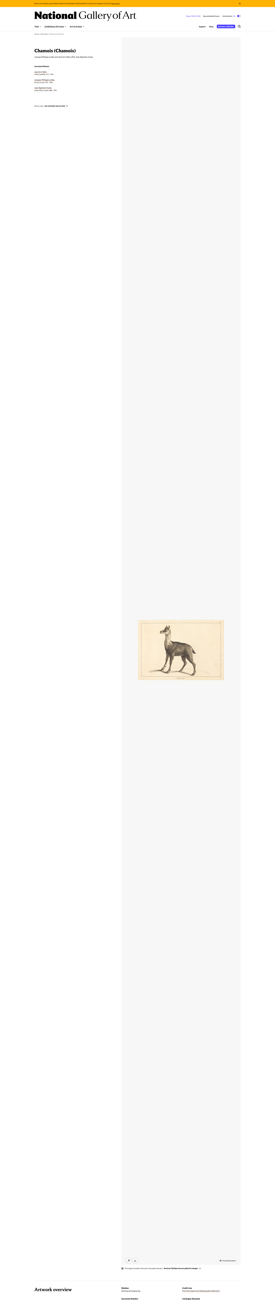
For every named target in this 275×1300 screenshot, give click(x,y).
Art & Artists (76, 26)
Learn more (115, 3)
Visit (36, 26)
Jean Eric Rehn (40, 72)
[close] (240, 3)
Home (36, 34)
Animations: (229, 16)
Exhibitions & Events (54, 26)
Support (202, 26)
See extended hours (211, 16)
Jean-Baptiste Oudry (43, 87)
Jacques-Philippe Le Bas (44, 80)
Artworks (44, 34)
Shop (211, 26)
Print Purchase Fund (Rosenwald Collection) (201, 1291)
